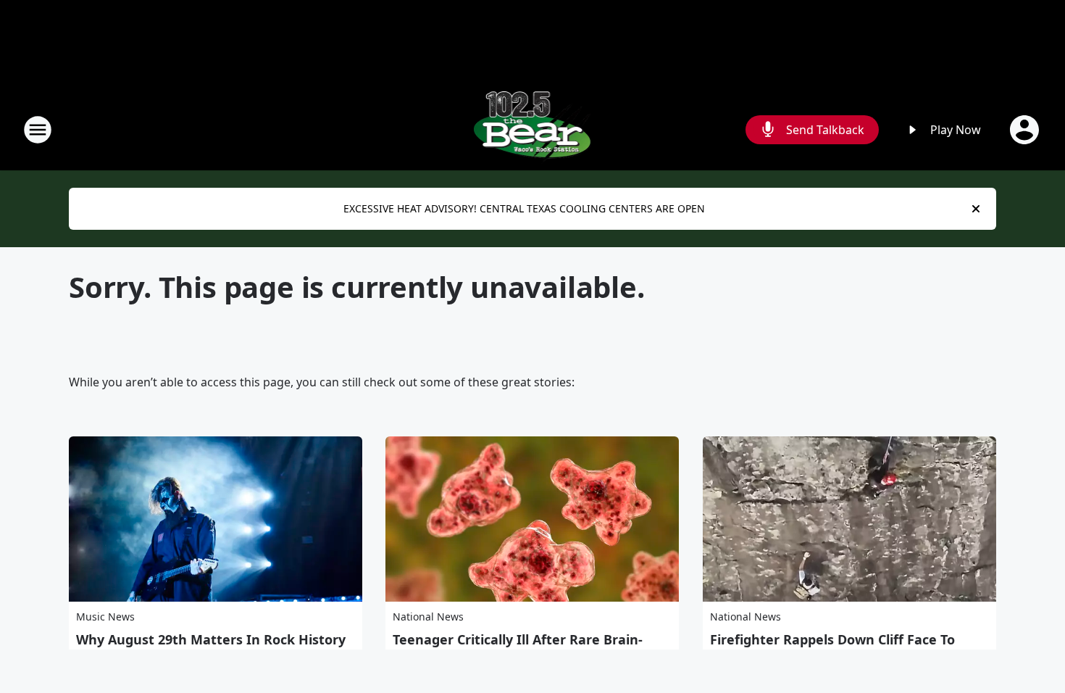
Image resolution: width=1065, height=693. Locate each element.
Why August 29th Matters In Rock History (211, 639)
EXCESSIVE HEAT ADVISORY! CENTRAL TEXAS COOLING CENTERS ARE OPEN (524, 208)
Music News (105, 616)
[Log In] (1026, 129)
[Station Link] (533, 129)
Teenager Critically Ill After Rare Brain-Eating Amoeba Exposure (518, 647)
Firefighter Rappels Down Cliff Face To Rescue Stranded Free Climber (832, 647)
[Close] (976, 208)
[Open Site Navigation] (37, 129)
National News (428, 616)
